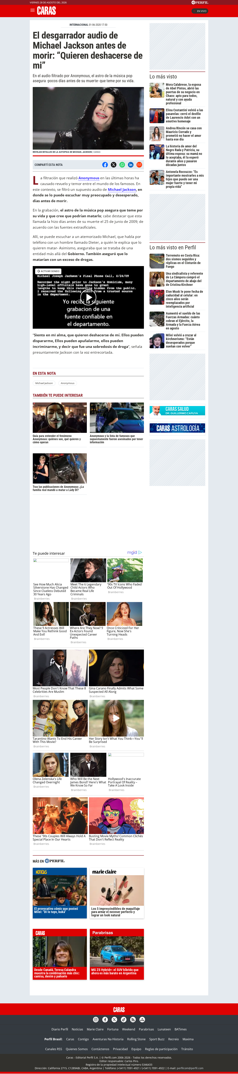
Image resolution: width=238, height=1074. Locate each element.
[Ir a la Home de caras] (46, 14)
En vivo (201, 11)
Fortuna (112, 1029)
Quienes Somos (77, 1049)
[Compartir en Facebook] (105, 165)
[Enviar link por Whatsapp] (122, 165)
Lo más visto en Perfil (172, 247)
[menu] (32, 11)
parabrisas (117, 933)
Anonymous (88, 177)
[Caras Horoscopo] (177, 431)
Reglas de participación (161, 1049)
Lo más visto (163, 76)
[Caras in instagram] (96, 1019)
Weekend (128, 1029)
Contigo (83, 1039)
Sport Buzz (157, 1039)
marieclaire (117, 872)
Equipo (136, 1049)
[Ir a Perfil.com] (200, 3)
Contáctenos (100, 1049)
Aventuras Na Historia (108, 1039)
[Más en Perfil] (55, 861)
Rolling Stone (136, 1039)
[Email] (139, 165)
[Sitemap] (142, 1019)
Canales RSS (53, 1049)
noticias (60, 872)
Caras (70, 1039)
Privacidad (120, 1049)
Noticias (77, 1029)
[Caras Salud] (177, 414)
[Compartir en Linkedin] (131, 165)
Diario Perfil (60, 1029)
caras (60, 933)
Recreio (173, 1039)
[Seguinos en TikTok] (123, 1019)
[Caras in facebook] (105, 1019)
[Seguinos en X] (114, 1019)
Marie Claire (95, 1029)
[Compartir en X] (113, 165)
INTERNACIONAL (79, 24)
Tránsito (187, 1049)
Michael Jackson (122, 189)
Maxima (188, 1039)
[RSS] (133, 1019)
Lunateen (164, 1029)
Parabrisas (146, 1029)
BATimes (181, 1029)
